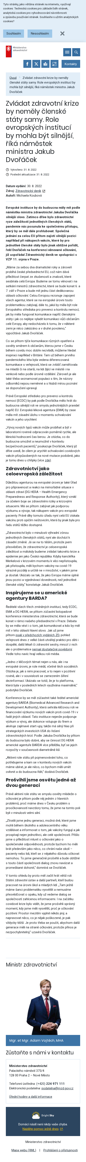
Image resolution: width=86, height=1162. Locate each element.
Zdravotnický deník (28, 191)
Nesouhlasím (40, 33)
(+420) (50, 1084)
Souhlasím (13, 33)
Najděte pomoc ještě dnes (41, 1129)
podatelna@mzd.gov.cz (57, 1088)
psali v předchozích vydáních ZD (37, 635)
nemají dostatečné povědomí (52, 649)
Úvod (13, 78)
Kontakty (71, 64)
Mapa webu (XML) (23, 1150)
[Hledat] (76, 52)
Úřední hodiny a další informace (30, 1097)
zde (47, 460)
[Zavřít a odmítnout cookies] (62, 33)
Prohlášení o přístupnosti (60, 1150)
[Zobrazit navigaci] (67, 52)
